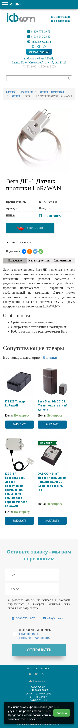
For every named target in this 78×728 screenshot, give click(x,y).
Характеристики (39, 260)
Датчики (50, 357)
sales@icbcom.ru (41, 41)
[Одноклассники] (29, 251)
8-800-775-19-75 (40, 31)
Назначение (15, 260)
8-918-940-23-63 (40, 36)
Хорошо (61, 713)
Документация (63, 260)
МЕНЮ (15, 4)
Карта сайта (38, 681)
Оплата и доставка (19, 242)
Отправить (39, 649)
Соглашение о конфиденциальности (38, 724)
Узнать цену (35, 228)
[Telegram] (35, 251)
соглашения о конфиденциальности (34, 636)
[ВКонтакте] (24, 251)
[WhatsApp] (40, 251)
